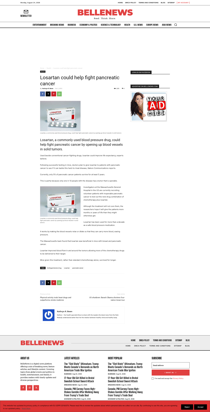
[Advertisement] (105, 46)
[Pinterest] (53, 94)
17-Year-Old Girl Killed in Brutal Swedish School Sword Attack (79, 379)
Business (67, 374)
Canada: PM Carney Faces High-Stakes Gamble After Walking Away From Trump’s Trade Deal (81, 392)
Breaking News (70, 385)
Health (49, 68)
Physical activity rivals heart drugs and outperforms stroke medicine (55, 298)
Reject (187, 407)
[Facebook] (42, 94)
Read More (26, 408)
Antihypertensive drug (54, 268)
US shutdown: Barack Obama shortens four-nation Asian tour (107, 298)
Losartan (67, 268)
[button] (176, 25)
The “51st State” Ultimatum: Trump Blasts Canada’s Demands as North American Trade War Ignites (81, 367)
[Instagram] (29, 387)
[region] (105, 406)
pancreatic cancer (77, 268)
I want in (169, 372)
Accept (200, 407)
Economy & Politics (72, 399)
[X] (48, 94)
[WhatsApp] (59, 94)
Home (42, 68)
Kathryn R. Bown (47, 88)
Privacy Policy (178, 378)
